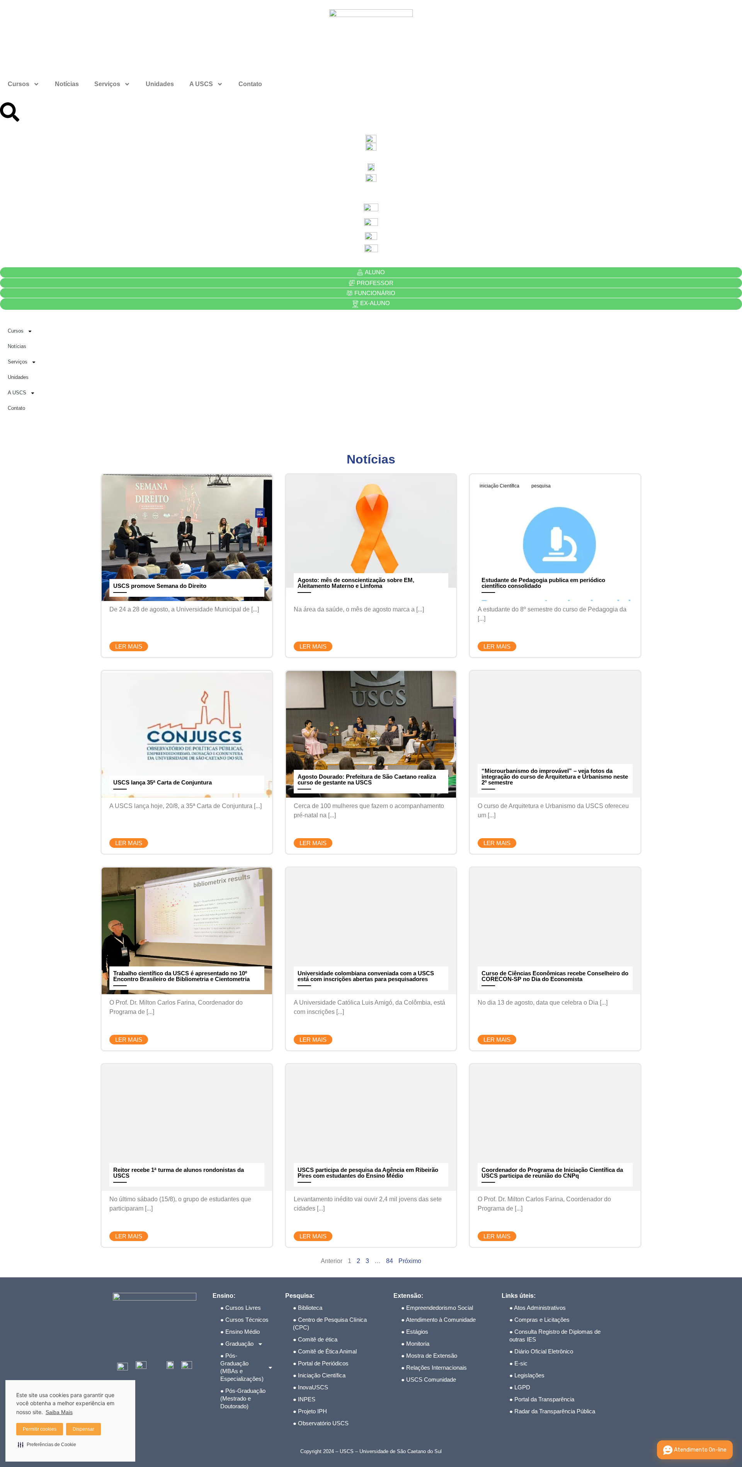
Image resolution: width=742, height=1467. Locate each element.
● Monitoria (415, 1343)
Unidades (160, 84)
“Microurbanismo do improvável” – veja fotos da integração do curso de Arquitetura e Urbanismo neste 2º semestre (555, 776)
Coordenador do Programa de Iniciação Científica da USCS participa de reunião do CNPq (552, 1172)
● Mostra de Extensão (429, 1355)
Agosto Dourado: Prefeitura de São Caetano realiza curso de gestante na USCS (367, 779)
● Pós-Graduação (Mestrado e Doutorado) (242, 1398)
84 (389, 1261)
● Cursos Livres (240, 1307)
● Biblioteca (307, 1307)
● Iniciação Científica (319, 1375)
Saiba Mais (59, 1412)
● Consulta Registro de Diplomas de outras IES (555, 1335)
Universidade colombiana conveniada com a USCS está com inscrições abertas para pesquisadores (366, 976)
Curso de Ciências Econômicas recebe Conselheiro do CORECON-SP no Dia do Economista (555, 976)
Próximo (409, 1261)
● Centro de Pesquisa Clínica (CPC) (330, 1323)
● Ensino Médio (240, 1331)
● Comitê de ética (315, 1339)
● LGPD (519, 1387)
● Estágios (414, 1331)
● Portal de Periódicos (321, 1363)
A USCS (201, 84)
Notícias (67, 84)
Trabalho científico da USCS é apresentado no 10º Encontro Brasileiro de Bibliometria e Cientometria (181, 976)
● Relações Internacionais (434, 1367)
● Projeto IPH (310, 1411)
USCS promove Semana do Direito (159, 585)
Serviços (107, 84)
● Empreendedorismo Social (437, 1307)
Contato (250, 84)
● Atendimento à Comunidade (438, 1319)
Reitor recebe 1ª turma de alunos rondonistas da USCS (178, 1172)
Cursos (18, 84)
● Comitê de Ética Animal (325, 1351)
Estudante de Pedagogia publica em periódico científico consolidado (543, 583)
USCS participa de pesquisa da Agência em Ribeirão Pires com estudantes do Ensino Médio (368, 1172)
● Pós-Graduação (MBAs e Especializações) (242, 1367)
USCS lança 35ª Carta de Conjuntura (162, 782)
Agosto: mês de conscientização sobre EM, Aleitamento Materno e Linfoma (356, 583)
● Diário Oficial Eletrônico (541, 1351)
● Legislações (527, 1375)
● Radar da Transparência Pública (552, 1411)
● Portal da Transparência (541, 1399)
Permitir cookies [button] (39, 1429)
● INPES (304, 1399)
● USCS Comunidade (428, 1379)
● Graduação (237, 1343)
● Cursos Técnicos (244, 1319)
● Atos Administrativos (537, 1307)
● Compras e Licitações (539, 1319)
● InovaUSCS (310, 1387)
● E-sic (518, 1363)
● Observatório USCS (321, 1423)
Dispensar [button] (83, 1429)
